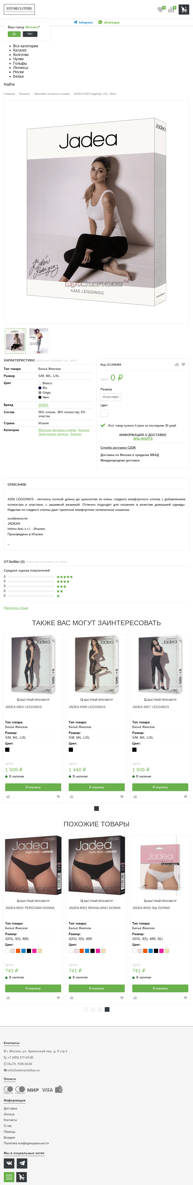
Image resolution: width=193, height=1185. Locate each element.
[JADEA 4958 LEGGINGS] (96, 664)
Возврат (9, 1137)
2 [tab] (93, 1009)
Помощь (10, 1131)
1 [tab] (96, 808)
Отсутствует (111, 397)
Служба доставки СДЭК (118, 447)
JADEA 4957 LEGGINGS (150, 707)
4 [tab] (107, 1009)
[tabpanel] (33, 718)
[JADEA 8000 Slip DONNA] (160, 865)
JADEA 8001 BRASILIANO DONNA (95, 908)
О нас (8, 1126)
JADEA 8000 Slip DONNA (151, 908)
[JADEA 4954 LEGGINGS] (33, 664)
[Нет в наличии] (104, 413)
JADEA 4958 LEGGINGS (87, 707)
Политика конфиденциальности (26, 1143)
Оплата (9, 1114)
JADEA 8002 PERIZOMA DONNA (29, 908)
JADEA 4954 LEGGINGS (23, 707)
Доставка (10, 1108)
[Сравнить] (177, 365)
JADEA (43, 405)
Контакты (10, 1120)
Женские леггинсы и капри (57, 430)
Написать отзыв (16, 608)
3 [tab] (100, 1009)
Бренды (76, 434)
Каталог (84, 430)
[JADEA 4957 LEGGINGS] (160, 664)
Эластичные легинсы (53, 434)
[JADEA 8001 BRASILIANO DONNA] (96, 865)
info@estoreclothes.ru (24, 1070)
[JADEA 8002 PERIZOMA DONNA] (33, 865)
